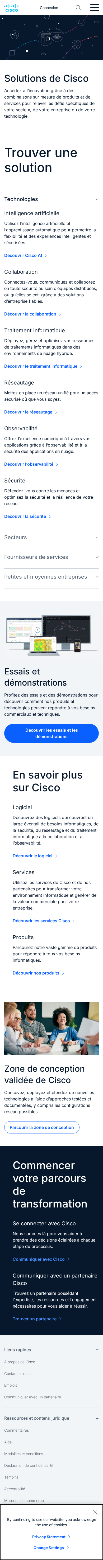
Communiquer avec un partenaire (32, 1397)
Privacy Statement (48, 1536)
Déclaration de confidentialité (28, 1465)
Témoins (11, 1477)
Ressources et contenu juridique (36, 1418)
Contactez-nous (17, 1373)
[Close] (95, 1512)
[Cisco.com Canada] (11, 8)
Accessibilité (14, 1489)
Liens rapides (17, 1349)
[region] (51, 1532)
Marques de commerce (24, 1500)
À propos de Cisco (19, 1362)
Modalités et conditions (23, 1453)
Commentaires (16, 1430)
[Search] (78, 7)
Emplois (10, 1385)
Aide (8, 1442)
